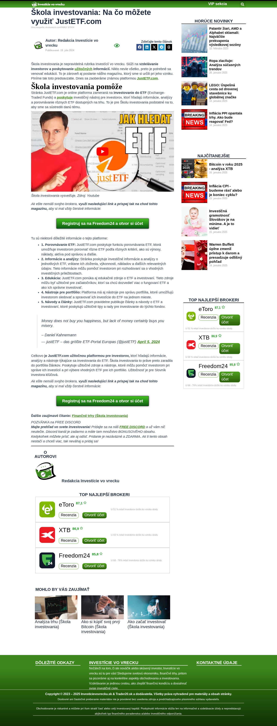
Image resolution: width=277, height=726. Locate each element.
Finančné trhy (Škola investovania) (100, 416)
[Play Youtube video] (102, 151)
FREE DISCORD (132, 427)
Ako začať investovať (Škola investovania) (147, 624)
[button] (217, 4)
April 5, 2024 (148, 342)
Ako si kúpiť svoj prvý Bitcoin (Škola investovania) (100, 626)
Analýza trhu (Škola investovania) (52, 624)
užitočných (83, 69)
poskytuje (65, 97)
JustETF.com (147, 78)
